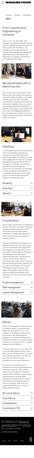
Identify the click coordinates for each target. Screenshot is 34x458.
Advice (8, 18)
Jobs (9, 441)
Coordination (26, 15)
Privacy (22, 441)
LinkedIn (3, 441)
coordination (9, 425)
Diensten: (9, 15)
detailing (24, 421)
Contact (15, 441)
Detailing (17, 15)
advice (27, 425)
